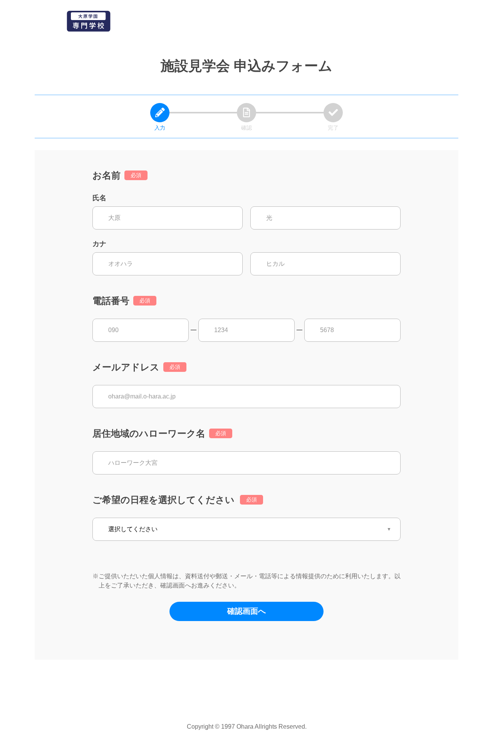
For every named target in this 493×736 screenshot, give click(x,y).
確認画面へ (246, 611)
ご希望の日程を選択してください (163, 500)
